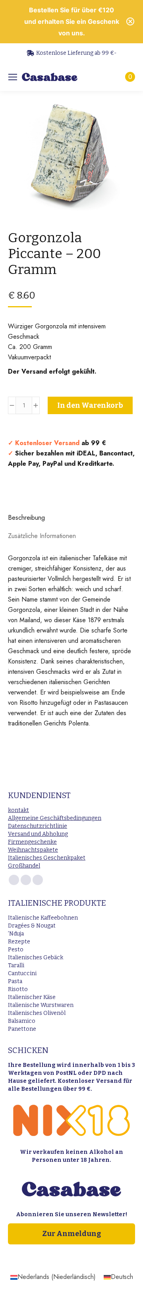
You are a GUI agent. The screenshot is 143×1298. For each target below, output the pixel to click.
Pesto (15, 949)
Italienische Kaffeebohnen (43, 917)
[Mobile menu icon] (12, 77)
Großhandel (24, 865)
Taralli (16, 965)
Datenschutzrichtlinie (37, 826)
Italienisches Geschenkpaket (46, 857)
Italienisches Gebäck (35, 957)
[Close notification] (130, 21)
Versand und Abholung (38, 834)
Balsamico (21, 1021)
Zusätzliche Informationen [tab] (42, 535)
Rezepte (19, 941)
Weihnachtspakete (33, 850)
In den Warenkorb (90, 405)
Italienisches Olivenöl (37, 1013)
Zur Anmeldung (71, 1233)
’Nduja (16, 933)
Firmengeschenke (32, 842)
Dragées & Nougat (32, 925)
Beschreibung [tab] (26, 517)
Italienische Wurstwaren (40, 1005)
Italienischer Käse (32, 997)
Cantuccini (22, 973)
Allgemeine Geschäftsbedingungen (54, 818)
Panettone (22, 1029)
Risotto (18, 989)
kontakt (18, 810)
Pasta (15, 981)
